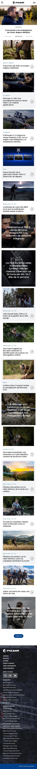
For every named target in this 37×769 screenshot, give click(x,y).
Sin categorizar (10, 62)
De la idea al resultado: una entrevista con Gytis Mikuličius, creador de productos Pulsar (15, 454)
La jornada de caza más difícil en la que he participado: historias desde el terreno (15, 209)
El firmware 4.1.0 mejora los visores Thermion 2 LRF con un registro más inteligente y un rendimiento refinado (15, 138)
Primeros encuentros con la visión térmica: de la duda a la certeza (15, 489)
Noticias (5, 62)
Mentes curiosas (6, 204)
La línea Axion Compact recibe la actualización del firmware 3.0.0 (16, 387)
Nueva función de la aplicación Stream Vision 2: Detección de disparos (14, 174)
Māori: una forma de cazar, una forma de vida (16, 592)
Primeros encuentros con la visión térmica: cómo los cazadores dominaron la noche (16, 559)
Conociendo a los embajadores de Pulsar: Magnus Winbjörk (18, 31)
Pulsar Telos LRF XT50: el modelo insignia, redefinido (16, 67)
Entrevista (18, 27)
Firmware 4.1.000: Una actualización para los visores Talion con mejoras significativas (15, 101)
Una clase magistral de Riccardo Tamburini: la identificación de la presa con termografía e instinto (15, 352)
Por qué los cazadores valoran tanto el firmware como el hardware (15, 524)
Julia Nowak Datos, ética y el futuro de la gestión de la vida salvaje (15, 316)
